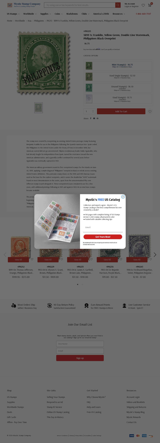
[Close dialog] (123, 196)
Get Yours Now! (102, 236)
